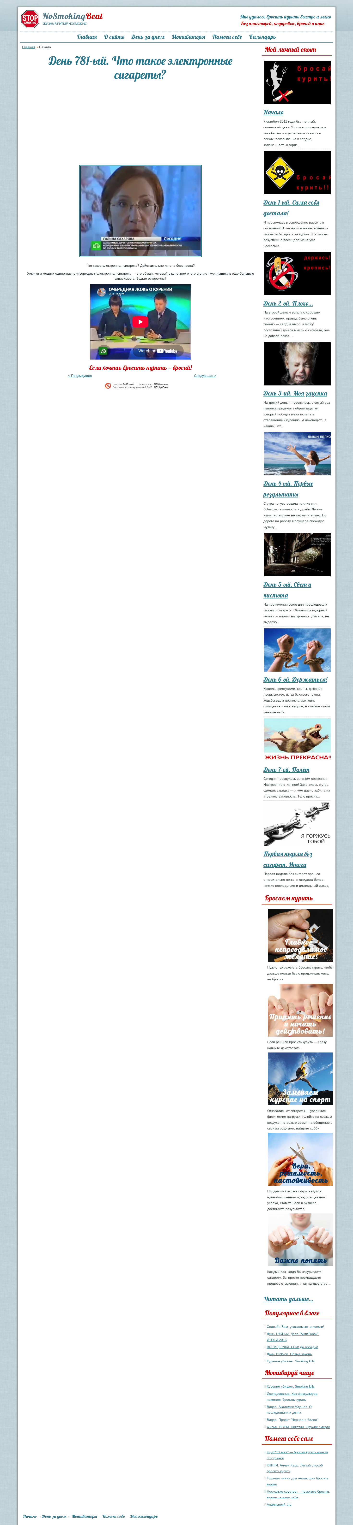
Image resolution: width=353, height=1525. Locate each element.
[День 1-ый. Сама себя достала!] (299, 173)
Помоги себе (227, 36)
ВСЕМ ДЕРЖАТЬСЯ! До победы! (292, 1347)
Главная (87, 36)
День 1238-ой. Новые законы (289, 1354)
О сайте (114, 36)
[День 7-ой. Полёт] (299, 741)
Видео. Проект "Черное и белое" (292, 1420)
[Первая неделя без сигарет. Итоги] (299, 825)
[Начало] (299, 83)
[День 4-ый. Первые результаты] (299, 454)
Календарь (262, 36)
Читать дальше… (288, 1299)
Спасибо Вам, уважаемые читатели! (295, 1327)
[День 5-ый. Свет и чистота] (299, 555)
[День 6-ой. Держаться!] (299, 651)
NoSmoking (73, 16)
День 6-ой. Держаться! (295, 679)
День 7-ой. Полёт (286, 770)
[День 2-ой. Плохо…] (299, 274)
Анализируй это (279, 1504)
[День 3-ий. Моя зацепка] (299, 365)
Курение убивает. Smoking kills (291, 1361)
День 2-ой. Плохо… (288, 303)
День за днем (147, 36)
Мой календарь (144, 1516)
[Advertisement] (140, 122)
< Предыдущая (80, 376)
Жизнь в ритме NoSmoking (65, 24)
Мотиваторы (188, 36)
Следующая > (205, 376)
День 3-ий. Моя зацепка (295, 393)
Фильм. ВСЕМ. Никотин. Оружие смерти (298, 1427)
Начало (273, 112)
